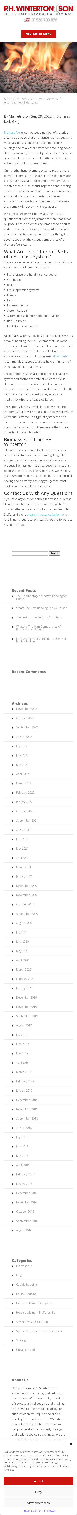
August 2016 (24, 1230)
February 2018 (25, 1174)
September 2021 (27, 820)
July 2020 (21, 932)
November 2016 (26, 1202)
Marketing (17, 116)
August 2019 (24, 1025)
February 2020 (25, 979)
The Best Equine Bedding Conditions (39, 617)
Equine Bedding (26, 1294)
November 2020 (26, 895)
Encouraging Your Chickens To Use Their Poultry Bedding (41, 640)
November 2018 (26, 1109)
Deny (38, 1492)
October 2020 (25, 904)
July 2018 (21, 1137)
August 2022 (24, 737)
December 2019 (26, 997)
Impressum (50, 1510)
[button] (71, 1444)
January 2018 (24, 1184)
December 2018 (26, 1100)
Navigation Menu (38, 34)
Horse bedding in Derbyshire (34, 1303)
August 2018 (24, 1128)
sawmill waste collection (45, 514)
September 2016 (27, 1221)
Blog (15, 121)
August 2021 (24, 830)
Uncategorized (25, 1350)
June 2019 (22, 1044)
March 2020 (23, 969)
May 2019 (22, 1053)
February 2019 (25, 1081)
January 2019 (24, 1090)
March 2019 (23, 1072)
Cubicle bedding (26, 1284)
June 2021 (22, 839)
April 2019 (22, 1062)
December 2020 (26, 886)
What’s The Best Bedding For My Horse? (41, 608)
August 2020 (24, 923)
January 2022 (24, 802)
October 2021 (25, 811)
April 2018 (22, 1165)
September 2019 (27, 1016)
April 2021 (22, 858)
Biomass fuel (12, 132)
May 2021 (22, 848)
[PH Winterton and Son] (38, 21)
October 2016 (25, 1211)
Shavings (21, 1340)
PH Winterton (61, 356)
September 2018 (27, 1118)
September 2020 (27, 913)
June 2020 (22, 941)
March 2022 (23, 783)
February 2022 (25, 792)
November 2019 (26, 1007)
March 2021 (23, 867)
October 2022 (25, 718)
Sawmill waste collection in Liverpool (39, 1331)
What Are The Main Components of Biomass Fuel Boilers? (38, 628)
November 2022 (26, 709)
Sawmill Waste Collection (32, 1322)
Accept (38, 1481)
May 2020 (22, 951)
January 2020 (24, 988)
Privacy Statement (32, 1510)
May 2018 (22, 1156)
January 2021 (24, 876)
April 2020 (22, 960)
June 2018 (22, 1146)
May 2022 (22, 765)
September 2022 (27, 727)
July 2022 (21, 746)
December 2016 (26, 1193)
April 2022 (22, 774)
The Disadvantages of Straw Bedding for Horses (41, 597)
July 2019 (21, 1035)
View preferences (38, 1502)
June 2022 (22, 755)
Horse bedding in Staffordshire (35, 1312)
